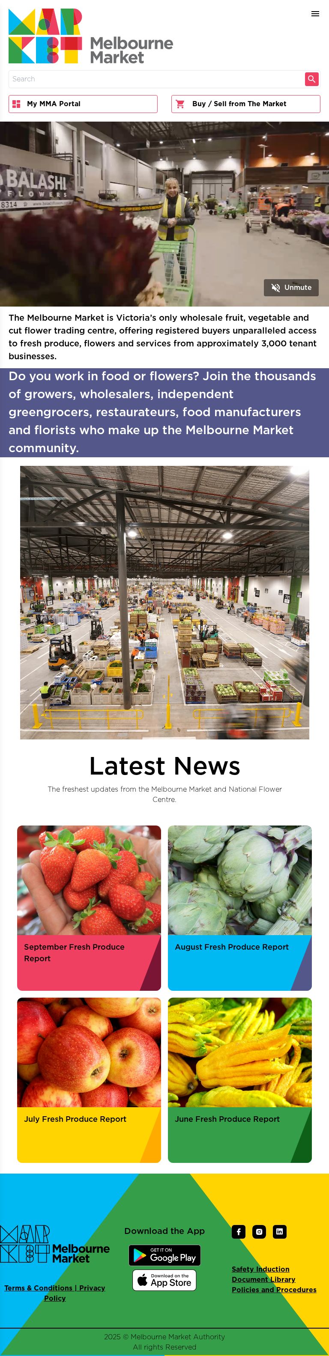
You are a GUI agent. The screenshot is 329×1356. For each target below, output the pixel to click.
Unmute (291, 288)
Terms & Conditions (38, 1288)
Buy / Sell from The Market (239, 104)
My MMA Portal (54, 104)
